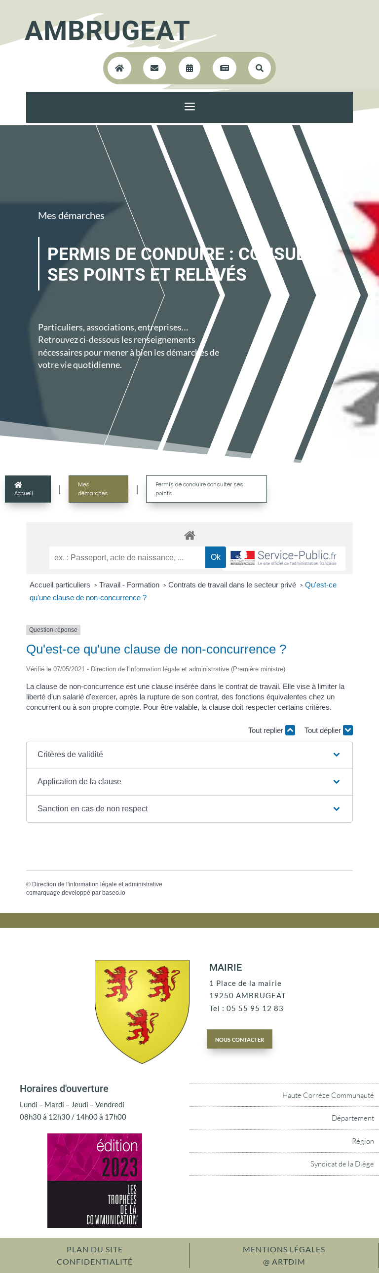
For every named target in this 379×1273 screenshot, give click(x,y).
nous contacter (239, 1038)
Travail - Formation (130, 585)
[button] (189, 754)
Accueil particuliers (61, 585)
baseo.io (113, 892)
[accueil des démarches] (189, 535)
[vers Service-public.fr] (283, 558)
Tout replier (266, 730)
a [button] (190, 107)
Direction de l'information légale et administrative (97, 884)
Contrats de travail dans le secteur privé (233, 585)
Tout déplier (323, 730)
